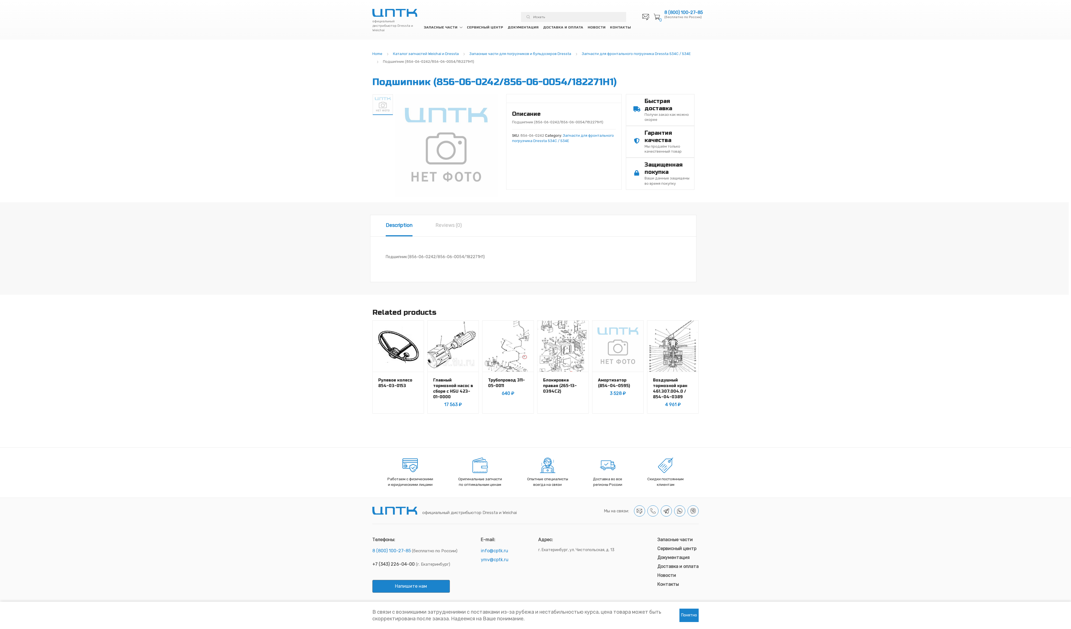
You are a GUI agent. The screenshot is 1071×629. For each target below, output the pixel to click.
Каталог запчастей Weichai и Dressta (426, 54)
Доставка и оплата (563, 27)
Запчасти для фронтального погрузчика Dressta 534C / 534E (636, 54)
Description (399, 225)
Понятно (689, 615)
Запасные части (440, 27)
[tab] (399, 225)
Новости (597, 27)
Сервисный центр (485, 27)
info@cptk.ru (494, 550)
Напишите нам (411, 586)
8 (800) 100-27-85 (683, 12)
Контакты (620, 27)
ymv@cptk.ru (494, 559)
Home (377, 54)
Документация (523, 27)
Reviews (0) (448, 225)
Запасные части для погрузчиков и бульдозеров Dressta (520, 54)
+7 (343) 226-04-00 (393, 564)
